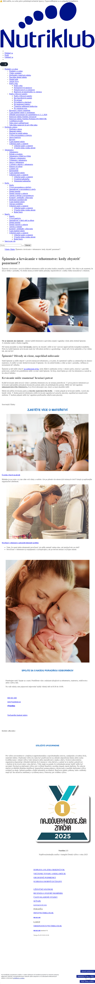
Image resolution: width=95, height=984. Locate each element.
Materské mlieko (15, 131)
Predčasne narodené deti (18, 200)
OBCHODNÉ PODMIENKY (44, 878)
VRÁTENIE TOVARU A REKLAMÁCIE (49, 874)
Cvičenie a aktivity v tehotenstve (21, 164)
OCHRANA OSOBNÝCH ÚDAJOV (47, 881)
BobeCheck (18, 212)
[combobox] (10, 245)
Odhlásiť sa (9, 57)
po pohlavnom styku (31, 369)
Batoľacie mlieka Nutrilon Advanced (22, 117)
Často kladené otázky (17, 142)
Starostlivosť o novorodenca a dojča (22, 189)
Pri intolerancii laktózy (22, 104)
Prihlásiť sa (9, 53)
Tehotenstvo (9, 150)
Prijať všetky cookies (87, 981)
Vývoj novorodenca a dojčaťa (20, 187)
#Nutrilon (11, 706)
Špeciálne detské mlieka (18, 77)
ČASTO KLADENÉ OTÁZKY (45, 897)
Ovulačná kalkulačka (21, 179)
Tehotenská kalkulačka (22, 181)
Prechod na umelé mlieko (18, 133)
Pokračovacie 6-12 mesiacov (24, 90)
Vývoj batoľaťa (15, 218)
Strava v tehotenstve (16, 162)
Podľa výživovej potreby (18, 94)
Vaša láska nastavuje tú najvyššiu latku (23, 125)
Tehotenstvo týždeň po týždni (20, 156)
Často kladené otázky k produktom (22, 113)
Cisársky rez (13, 169)
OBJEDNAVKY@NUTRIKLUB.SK (47, 926)
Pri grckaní (18, 100)
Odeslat (27, 245)
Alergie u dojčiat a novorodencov (21, 196)
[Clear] (23, 245)
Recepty (12, 139)
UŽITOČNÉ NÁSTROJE (43, 889)
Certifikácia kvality (16, 121)
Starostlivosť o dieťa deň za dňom (21, 220)
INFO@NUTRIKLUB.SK (43, 913)
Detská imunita (14, 191)
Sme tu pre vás (10, 241)
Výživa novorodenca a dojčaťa (20, 135)
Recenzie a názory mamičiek (19, 110)
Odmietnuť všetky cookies (86, 976)
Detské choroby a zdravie (18, 193)
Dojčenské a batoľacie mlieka (20, 75)
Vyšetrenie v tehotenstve (18, 160)
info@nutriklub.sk (14, 702)
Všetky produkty (15, 73)
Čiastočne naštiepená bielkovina (25, 106)
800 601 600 (12, 698)
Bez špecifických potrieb (23, 98)
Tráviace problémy (16, 204)
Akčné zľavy (14, 81)
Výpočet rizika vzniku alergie (24, 148)
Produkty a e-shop (11, 69)
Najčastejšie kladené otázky (17, 715)
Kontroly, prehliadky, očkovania (21, 198)
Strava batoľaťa (15, 137)
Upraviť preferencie (88, 971)
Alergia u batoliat (15, 227)
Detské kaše (13, 79)
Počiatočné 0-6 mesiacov (23, 88)
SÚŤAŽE (37, 901)
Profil (7, 55)
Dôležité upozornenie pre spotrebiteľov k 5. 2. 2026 (28, 115)
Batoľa (7, 214)
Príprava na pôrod (15, 166)
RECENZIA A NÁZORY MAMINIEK (48, 893)
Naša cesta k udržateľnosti (18, 123)
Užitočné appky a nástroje (18, 144)
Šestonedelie (13, 171)
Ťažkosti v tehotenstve (17, 158)
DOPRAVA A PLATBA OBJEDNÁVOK (49, 870)
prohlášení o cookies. (19, 978)
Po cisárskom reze (20, 108)
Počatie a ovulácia (15, 154)
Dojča (7, 183)
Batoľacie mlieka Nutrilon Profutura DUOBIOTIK (28, 119)
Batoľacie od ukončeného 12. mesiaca (28, 92)
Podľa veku (13, 83)
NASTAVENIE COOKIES (41, 885)
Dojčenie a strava (11, 127)
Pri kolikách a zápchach (22, 102)
